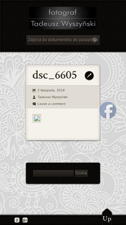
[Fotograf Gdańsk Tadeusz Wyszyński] (62, 19)
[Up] (107, 216)
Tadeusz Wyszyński (53, 97)
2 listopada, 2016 (51, 90)
